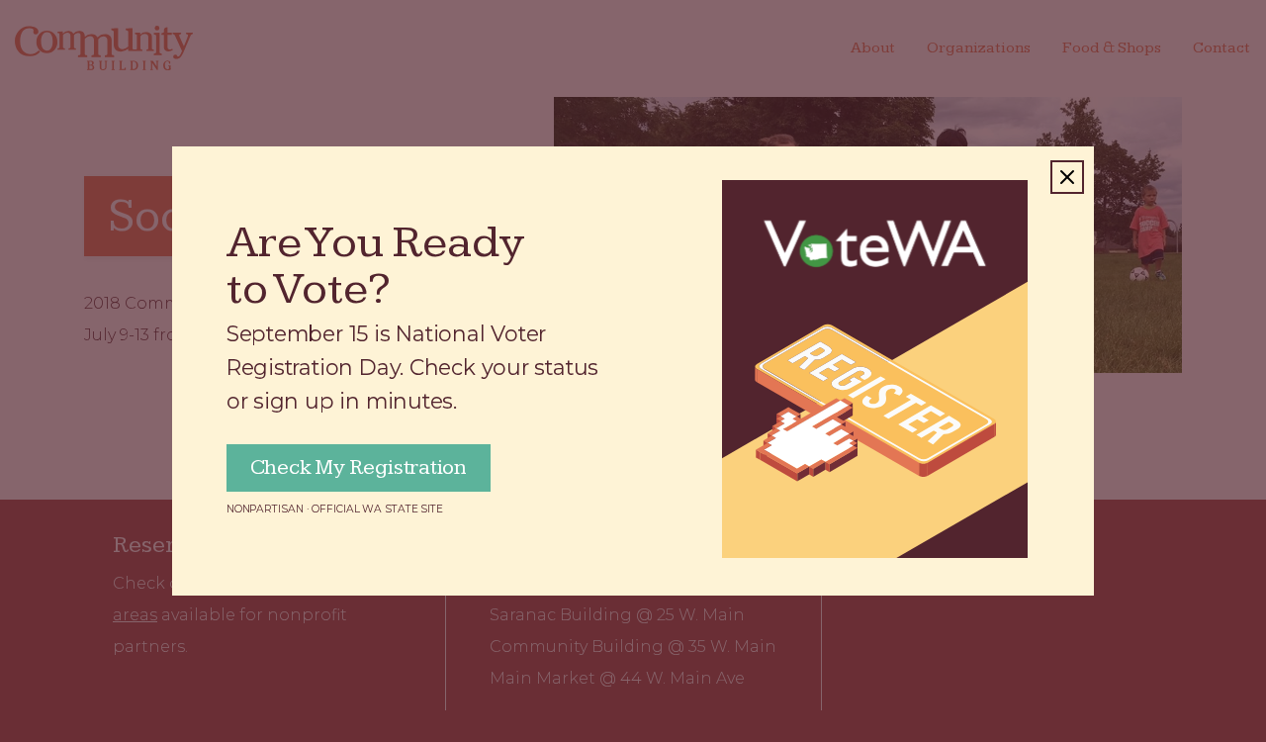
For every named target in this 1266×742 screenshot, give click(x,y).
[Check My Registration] (875, 369)
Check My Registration (358, 467)
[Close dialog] (1067, 177)
